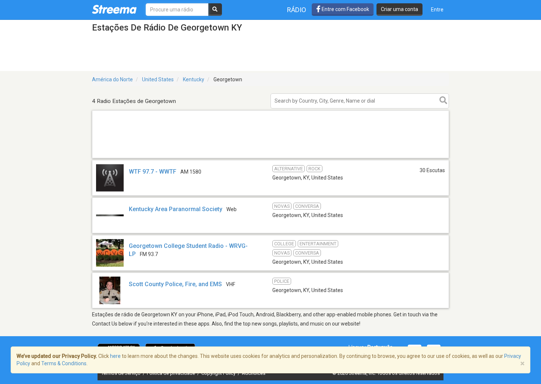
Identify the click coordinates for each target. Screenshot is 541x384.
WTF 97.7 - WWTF (152, 171)
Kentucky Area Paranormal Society (175, 209)
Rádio (296, 10)
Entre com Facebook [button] (345, 9)
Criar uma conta (399, 9)
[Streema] (114, 9)
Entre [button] (437, 10)
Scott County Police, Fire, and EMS (175, 284)
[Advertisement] (270, 157)
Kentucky (193, 79)
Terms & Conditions (63, 363)
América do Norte (112, 79)
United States (158, 79)
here (115, 356)
